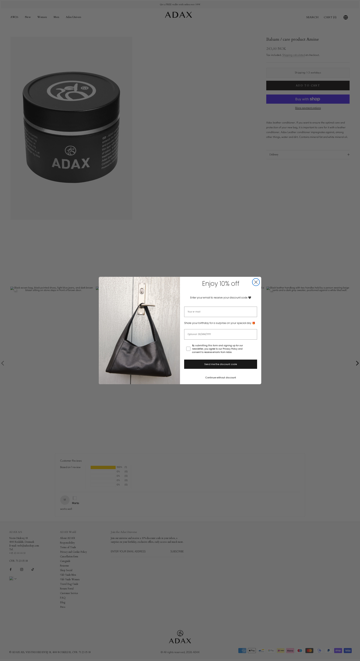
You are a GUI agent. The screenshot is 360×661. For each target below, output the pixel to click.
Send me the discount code (220, 364)
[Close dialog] (256, 282)
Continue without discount (220, 377)
